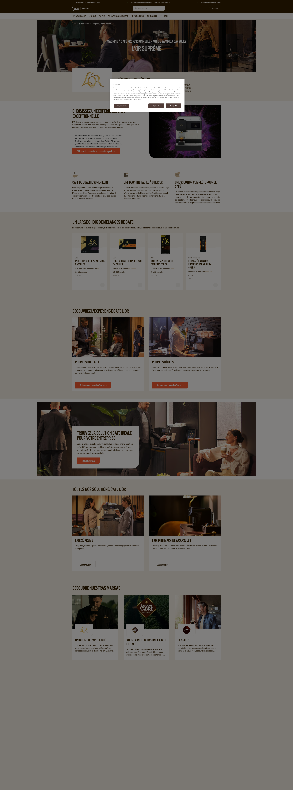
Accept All (173, 106)
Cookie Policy (137, 99)
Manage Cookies (121, 106)
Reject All (156, 106)
